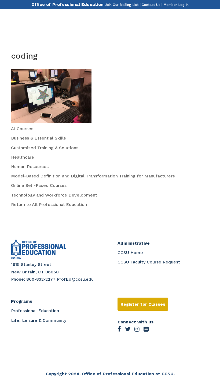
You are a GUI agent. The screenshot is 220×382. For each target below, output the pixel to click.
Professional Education (35, 310)
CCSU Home (130, 252)
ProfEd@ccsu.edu (75, 279)
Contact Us (151, 5)
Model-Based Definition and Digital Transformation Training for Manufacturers (93, 175)
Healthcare (22, 157)
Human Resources (30, 166)
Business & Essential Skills (38, 138)
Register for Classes (142, 304)
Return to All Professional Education (49, 204)
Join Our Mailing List (122, 5)
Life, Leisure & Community (38, 320)
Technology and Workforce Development (54, 195)
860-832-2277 (41, 279)
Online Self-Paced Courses (39, 185)
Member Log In (176, 5)
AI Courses (22, 128)
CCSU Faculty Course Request (149, 262)
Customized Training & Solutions (44, 147)
